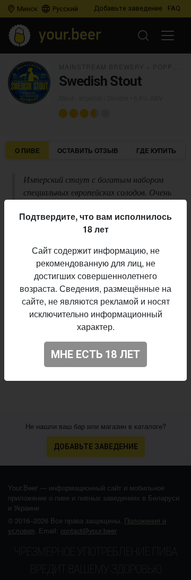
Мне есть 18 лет (95, 354)
